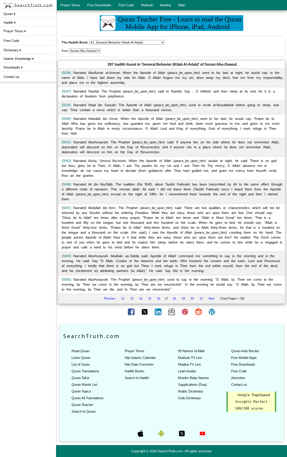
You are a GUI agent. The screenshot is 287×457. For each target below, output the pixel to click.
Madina (165, 5)
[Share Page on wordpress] (211, 311)
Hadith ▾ (10, 22)
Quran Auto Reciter (245, 351)
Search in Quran (84, 411)
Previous (109, 298)
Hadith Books (134, 371)
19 (183, 298)
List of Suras (81, 364)
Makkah (147, 5)
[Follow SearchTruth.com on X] (182, 433)
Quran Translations (85, 371)
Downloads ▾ (13, 67)
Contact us (12, 77)
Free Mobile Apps (244, 358)
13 (131, 298)
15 (149, 298)
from (65, 50)
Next (212, 298)
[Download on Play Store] (162, 433)
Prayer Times (70, 5)
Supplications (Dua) (192, 384)
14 (140, 298)
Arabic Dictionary (190, 391)
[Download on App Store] (141, 433)
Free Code (126, 5)
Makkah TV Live (190, 358)
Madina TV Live (189, 364)
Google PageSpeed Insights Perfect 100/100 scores (252, 401)
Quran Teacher (82, 405)
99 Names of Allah (191, 351)
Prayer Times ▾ (15, 31)
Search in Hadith (137, 378)
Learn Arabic (187, 371)
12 (122, 298)
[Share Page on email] (172, 311)
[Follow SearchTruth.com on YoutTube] (202, 433)
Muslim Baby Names (193, 378)
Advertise (238, 378)
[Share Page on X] (145, 311)
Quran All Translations (88, 398)
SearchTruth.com (33, 5)
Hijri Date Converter (139, 364)
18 (174, 298)
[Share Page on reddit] (199, 311)
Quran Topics (81, 391)
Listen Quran (81, 358)
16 (158, 298)
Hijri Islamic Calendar (140, 358)
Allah (181, 5)
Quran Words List (84, 384)
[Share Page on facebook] (132, 311)
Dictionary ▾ (12, 50)
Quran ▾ (9, 14)
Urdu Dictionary (189, 398)
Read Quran (80, 351)
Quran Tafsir (80, 378)
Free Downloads (99, 5)
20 (192, 298)
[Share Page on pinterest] (185, 311)
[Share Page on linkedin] (158, 311)
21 (201, 298)
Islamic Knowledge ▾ (19, 58)
